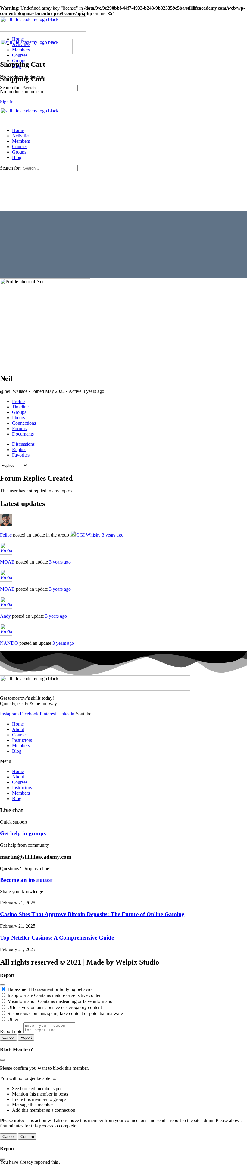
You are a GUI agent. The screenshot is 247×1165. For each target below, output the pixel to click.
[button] (123, 761)
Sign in (7, 101)
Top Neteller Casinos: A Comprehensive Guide (57, 937)
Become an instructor (26, 880)
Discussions (23, 444)
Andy (5, 616)
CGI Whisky (88, 534)
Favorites (21, 454)
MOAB (7, 561)
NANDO (9, 643)
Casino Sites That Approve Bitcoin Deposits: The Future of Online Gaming (92, 914)
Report (26, 1037)
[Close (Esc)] (2, 985)
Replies (19, 449)
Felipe (6, 534)
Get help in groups (23, 833)
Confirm (27, 1136)
